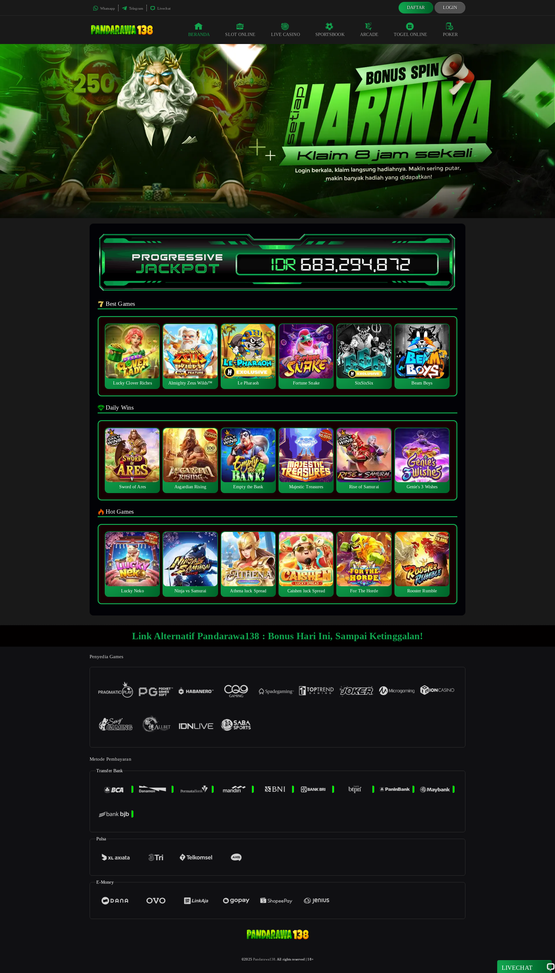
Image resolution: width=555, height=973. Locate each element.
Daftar (416, 7)
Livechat (163, 8)
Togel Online (410, 34)
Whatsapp (107, 8)
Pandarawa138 (264, 959)
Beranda (199, 34)
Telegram (135, 8)
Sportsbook (330, 34)
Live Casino (285, 34)
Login (450, 7)
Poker (450, 34)
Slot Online (240, 34)
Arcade (369, 34)
